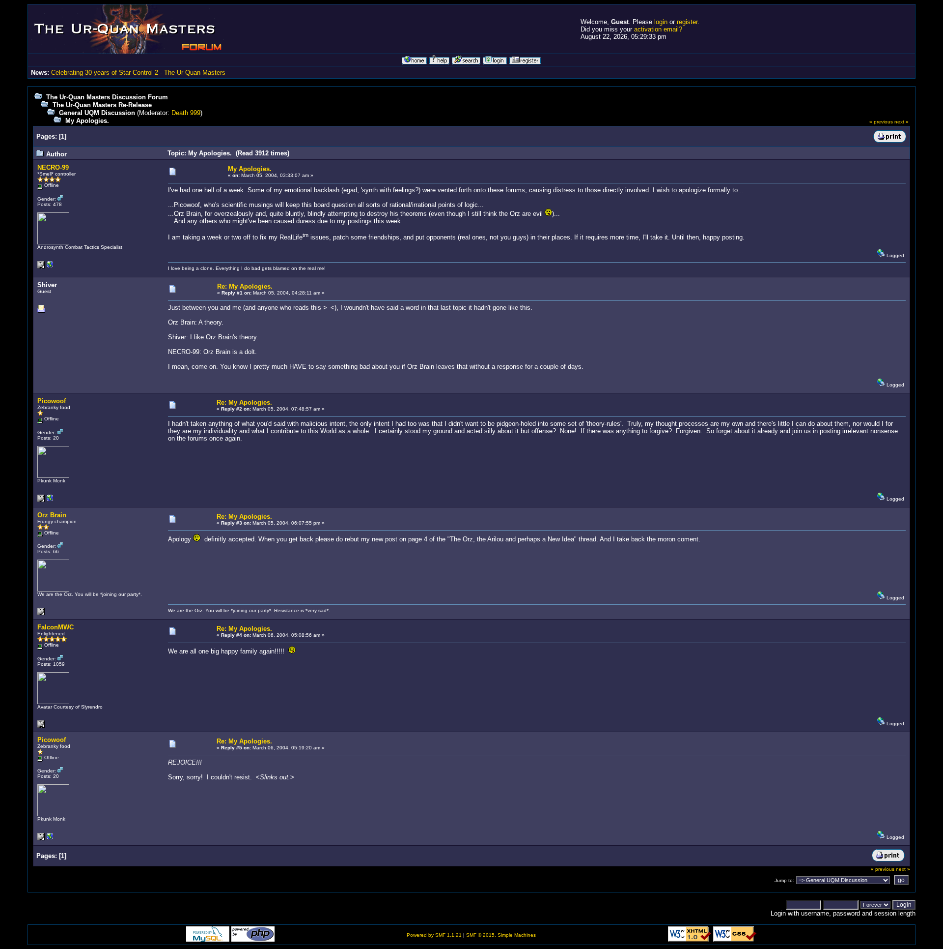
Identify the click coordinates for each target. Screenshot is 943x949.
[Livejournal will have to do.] (50, 500)
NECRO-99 (53, 167)
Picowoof (51, 401)
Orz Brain (51, 515)
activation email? (658, 29)
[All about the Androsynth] (50, 266)
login (660, 22)
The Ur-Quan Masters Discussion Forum (107, 97)
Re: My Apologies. (245, 286)
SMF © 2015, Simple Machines (501, 935)
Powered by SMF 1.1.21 (434, 935)
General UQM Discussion (97, 113)
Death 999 (185, 113)
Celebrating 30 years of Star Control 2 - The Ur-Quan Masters (138, 72)
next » (901, 121)
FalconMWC (55, 627)
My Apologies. (87, 120)
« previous (881, 121)
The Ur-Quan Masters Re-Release (102, 105)
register (687, 22)
